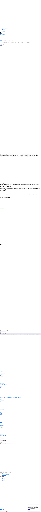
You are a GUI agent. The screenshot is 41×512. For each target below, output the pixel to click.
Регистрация (3, 34)
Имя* (7, 330)
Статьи (2, 30)
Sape (2, 477)
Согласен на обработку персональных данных (7, 443)
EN (1, 33)
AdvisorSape (3, 480)
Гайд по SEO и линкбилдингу (5, 474)
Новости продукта (4, 475)
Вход (1, 34)
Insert (6, 511)
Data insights (3, 29)
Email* (7, 331)
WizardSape (3, 478)
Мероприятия (3, 31)
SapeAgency (3, 479)
